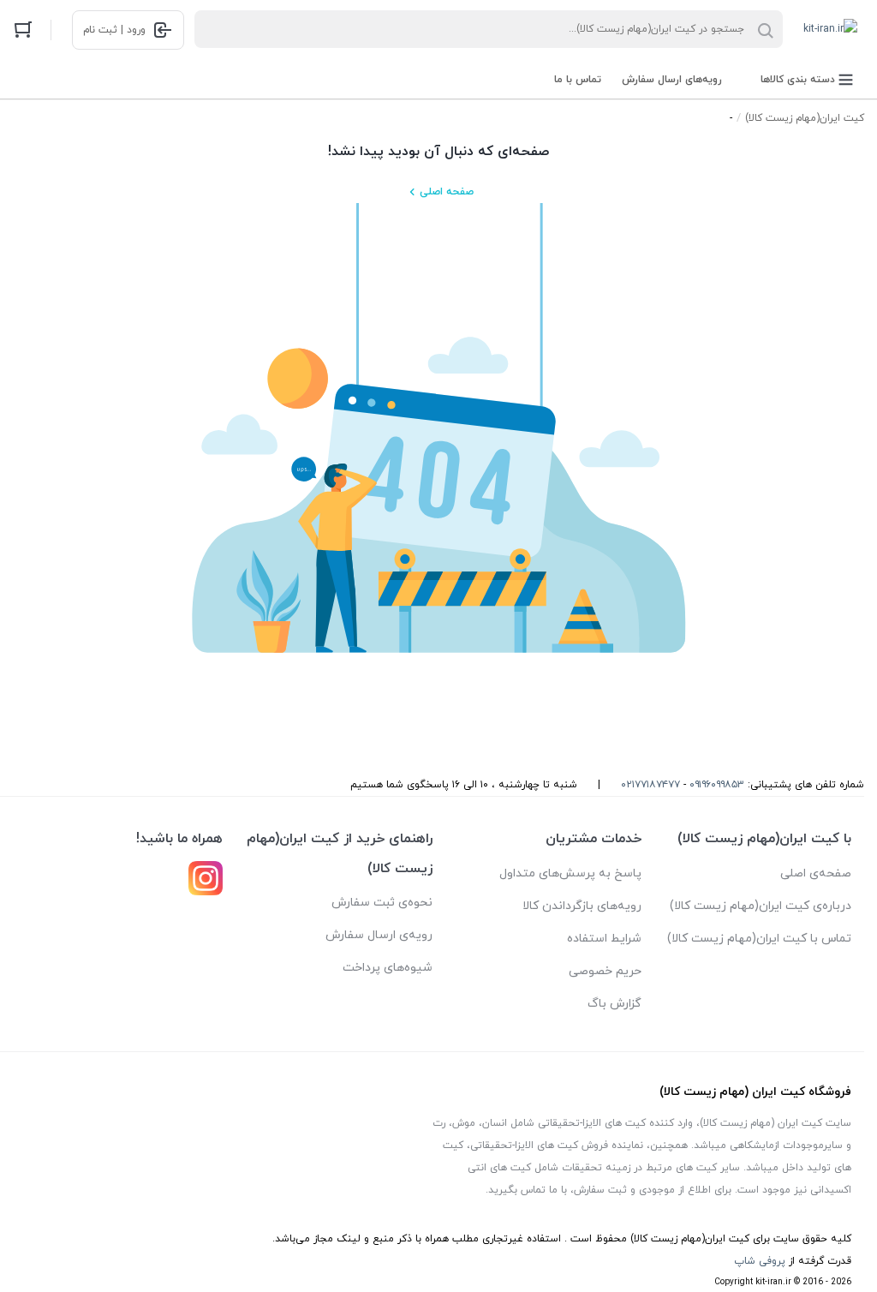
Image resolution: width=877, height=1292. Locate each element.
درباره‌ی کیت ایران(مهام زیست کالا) (760, 906)
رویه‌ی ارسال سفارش (379, 935)
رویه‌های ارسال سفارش (672, 80)
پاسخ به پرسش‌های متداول (570, 873)
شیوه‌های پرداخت (388, 968)
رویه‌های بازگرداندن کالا (581, 906)
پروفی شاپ (759, 1261)
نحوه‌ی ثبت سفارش (382, 902)
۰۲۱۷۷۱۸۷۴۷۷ (650, 785)
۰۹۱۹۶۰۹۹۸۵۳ (716, 785)
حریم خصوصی (605, 971)
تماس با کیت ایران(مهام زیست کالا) (759, 938)
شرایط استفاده (604, 938)
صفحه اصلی (447, 192)
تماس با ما (577, 80)
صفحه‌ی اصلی (815, 873)
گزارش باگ (614, 1004)
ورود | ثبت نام (114, 30)
